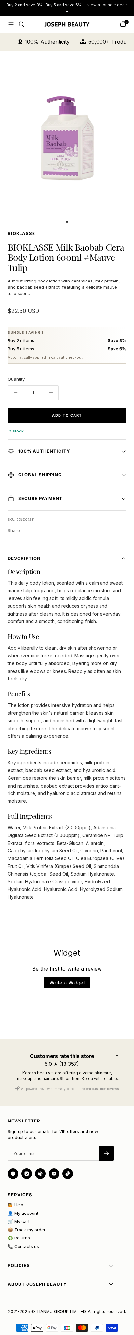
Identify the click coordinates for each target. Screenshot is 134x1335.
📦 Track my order (27, 1229)
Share (14, 530)
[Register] (106, 1153)
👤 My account (23, 1213)
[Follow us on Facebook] (13, 1173)
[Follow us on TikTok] (67, 1173)
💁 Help (15, 1204)
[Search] (21, 24)
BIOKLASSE (21, 233)
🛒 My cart (19, 1221)
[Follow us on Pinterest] (40, 1173)
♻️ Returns (19, 1237)
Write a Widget (67, 982)
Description (24, 558)
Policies (19, 1265)
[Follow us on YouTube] (54, 1173)
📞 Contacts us (23, 1246)
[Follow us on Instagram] (26, 1173)
